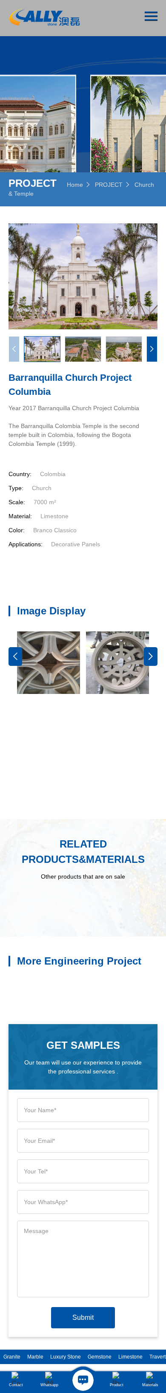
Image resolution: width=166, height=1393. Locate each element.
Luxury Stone (65, 1357)
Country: (20, 474)
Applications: (26, 544)
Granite (11, 1357)
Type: (16, 488)
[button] (151, 349)
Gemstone (100, 1357)
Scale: (17, 502)
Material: (20, 516)
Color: (17, 530)
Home (75, 184)
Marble (35, 1357)
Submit (83, 1317)
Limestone (130, 1357)
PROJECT (109, 184)
